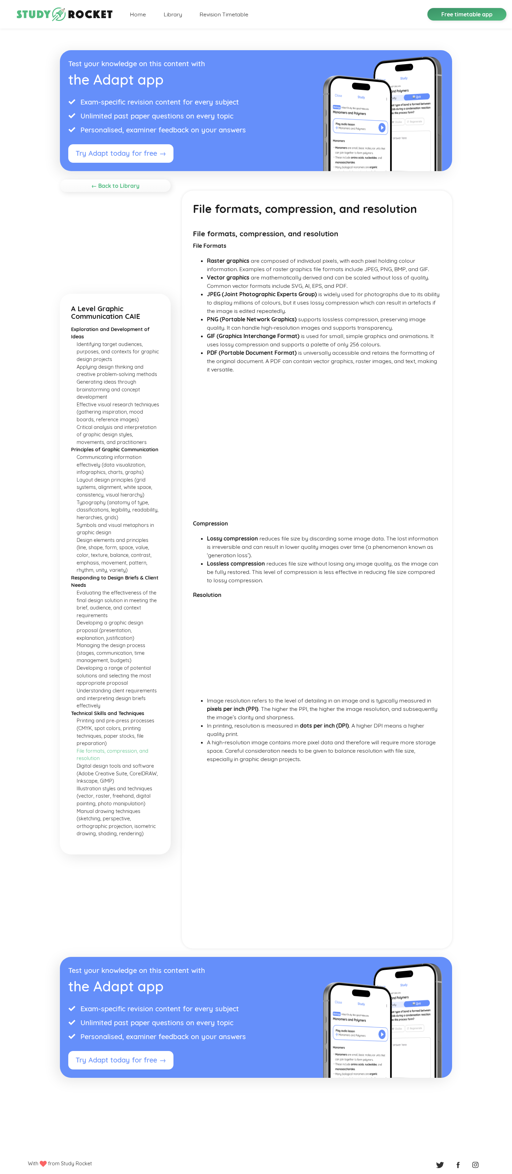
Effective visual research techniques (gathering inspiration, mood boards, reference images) (118, 412)
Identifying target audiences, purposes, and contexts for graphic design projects (118, 351)
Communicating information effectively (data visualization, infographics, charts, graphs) (111, 464)
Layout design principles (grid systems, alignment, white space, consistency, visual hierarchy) (114, 487)
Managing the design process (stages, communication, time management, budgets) (111, 652)
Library (173, 14)
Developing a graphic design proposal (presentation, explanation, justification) (110, 630)
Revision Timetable (224, 14)
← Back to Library (115, 185)
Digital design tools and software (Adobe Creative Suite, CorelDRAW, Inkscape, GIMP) (117, 773)
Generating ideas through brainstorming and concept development (108, 389)
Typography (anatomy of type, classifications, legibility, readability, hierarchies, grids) (117, 510)
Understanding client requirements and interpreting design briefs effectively (117, 698)
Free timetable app (466, 14)
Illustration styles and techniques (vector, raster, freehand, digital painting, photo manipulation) (114, 796)
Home (138, 14)
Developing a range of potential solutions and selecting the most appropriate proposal (114, 675)
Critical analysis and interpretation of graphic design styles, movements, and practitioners (116, 434)
